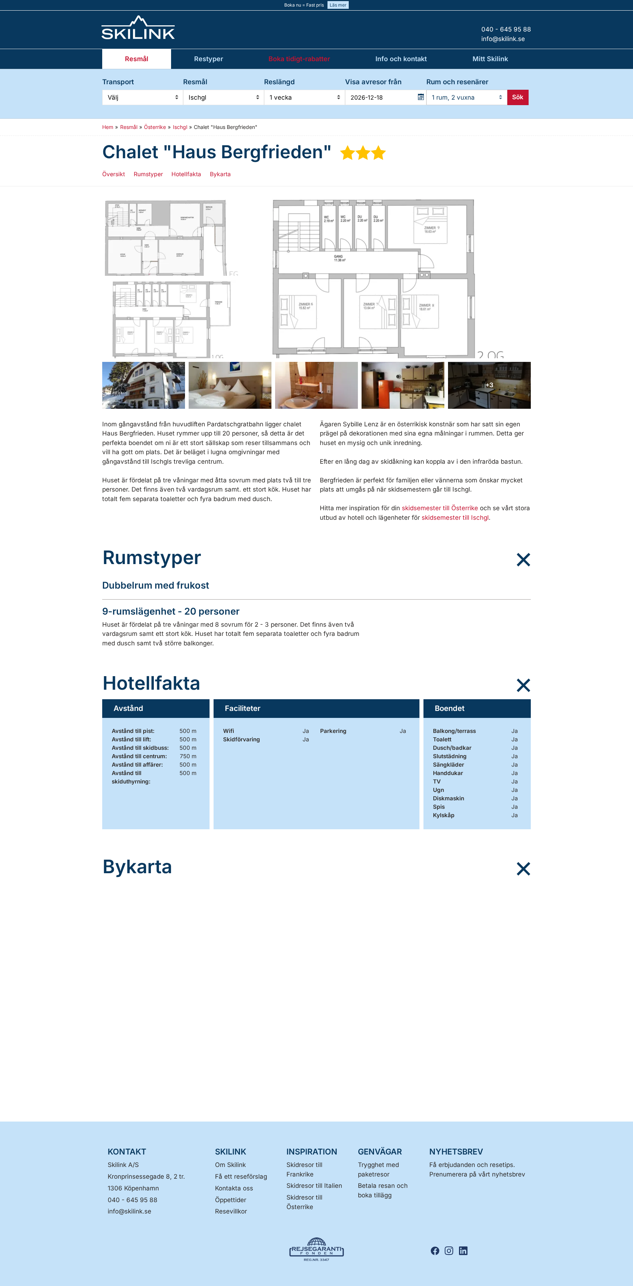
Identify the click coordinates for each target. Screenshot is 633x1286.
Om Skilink (230, 1164)
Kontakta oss (234, 1188)
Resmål (195, 82)
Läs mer (338, 5)
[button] (171, 237)
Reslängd (279, 82)
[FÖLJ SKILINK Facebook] (437, 1251)
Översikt (113, 174)
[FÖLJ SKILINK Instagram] (451, 1251)
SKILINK (230, 1151)
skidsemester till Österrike (441, 508)
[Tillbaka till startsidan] (163, 27)
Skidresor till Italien (314, 1185)
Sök (517, 97)
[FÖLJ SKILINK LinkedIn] (465, 1251)
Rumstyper (148, 174)
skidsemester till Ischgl (455, 517)
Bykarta (220, 174)
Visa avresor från (373, 82)
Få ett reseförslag (241, 1176)
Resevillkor (231, 1211)
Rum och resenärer (457, 82)
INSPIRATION (311, 1151)
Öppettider (230, 1200)
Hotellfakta (186, 174)
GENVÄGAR (380, 1151)
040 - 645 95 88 (133, 1200)
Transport (118, 82)
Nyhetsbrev (456, 1151)
